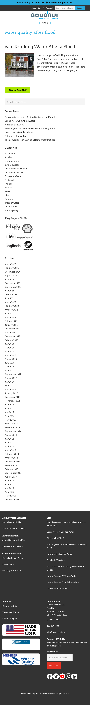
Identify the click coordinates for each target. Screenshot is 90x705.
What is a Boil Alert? (14, 124)
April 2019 (10, 351)
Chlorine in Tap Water (15, 135)
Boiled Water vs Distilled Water (20, 120)
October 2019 (11, 340)
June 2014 (10, 442)
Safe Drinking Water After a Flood (40, 46)
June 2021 (10, 313)
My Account (48, 8)
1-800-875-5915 (53, 619)
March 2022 (10, 302)
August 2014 (11, 434)
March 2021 (10, 317)
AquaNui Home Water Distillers (45, 15)
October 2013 (11, 469)
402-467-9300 (53, 626)
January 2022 (11, 309)
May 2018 (9, 366)
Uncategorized (12, 206)
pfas (7, 195)
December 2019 (12, 336)
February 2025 (12, 267)
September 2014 (13, 431)
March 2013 (10, 495)
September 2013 (13, 472)
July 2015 (9, 404)
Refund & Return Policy (12, 558)
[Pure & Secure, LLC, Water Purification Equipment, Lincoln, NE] (21, 644)
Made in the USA (9, 606)
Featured (9, 179)
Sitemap (38, 693)
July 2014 (9, 438)
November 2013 (12, 465)
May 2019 (9, 347)
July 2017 (9, 381)
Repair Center (8, 564)
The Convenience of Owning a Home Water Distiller (30, 139)
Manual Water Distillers (12, 522)
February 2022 (12, 305)
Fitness (8, 183)
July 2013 (9, 480)
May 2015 (9, 412)
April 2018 (10, 370)
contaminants (12, 160)
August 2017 (11, 378)
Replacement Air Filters (12, 546)
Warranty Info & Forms (12, 570)
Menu (45, 23)
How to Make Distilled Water (19, 132)
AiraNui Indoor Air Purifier (13, 540)
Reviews (9, 198)
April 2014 (10, 446)
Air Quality (10, 153)
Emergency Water (13, 176)
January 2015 (11, 423)
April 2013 (10, 491)
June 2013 (10, 484)
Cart (39, 8)
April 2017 (10, 385)
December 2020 (12, 328)
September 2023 (13, 286)
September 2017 (13, 374)
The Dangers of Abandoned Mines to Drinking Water (30, 128)
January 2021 (11, 324)
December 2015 (12, 396)
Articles (8, 157)
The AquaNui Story (10, 612)
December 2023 (12, 283)
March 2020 (10, 332)
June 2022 (10, 298)
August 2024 (11, 275)
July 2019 (9, 343)
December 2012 (12, 499)
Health (8, 187)
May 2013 (9, 488)
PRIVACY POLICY (27, 693)
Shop (34, 8)
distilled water (12, 164)
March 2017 (10, 389)
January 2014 (11, 457)
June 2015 (10, 408)
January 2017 (11, 393)
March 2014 (10, 450)
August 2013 (11, 476)
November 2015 (12, 400)
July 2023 (9, 290)
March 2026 (10, 264)
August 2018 (11, 358)
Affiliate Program (9, 618)
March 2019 (10, 355)
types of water (12, 202)
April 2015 (10, 415)
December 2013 (12, 461)
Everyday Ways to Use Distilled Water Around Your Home (32, 117)
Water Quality (11, 210)
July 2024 (9, 279)
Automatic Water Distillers (13, 528)
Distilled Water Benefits (16, 168)
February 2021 (12, 320)
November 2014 (12, 427)
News (7, 191)
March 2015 (10, 419)
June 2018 (10, 362)
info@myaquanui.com (56, 632)
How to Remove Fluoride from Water (63, 582)
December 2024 (12, 271)
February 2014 (12, 453)
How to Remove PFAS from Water (62, 576)
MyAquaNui (64, 693)
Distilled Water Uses (14, 172)
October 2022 (11, 294)
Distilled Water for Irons (57, 588)
